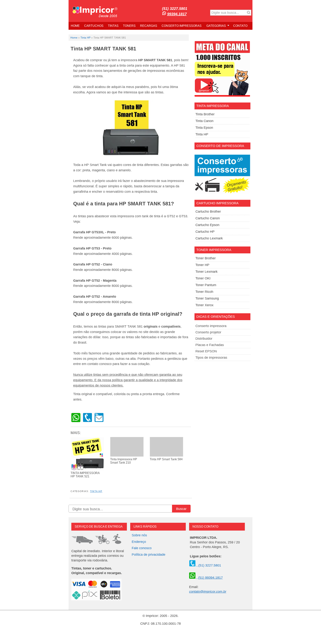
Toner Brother (205, 258)
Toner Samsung (207, 298)
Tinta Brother (205, 114)
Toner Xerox (204, 305)
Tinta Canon (204, 121)
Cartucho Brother (208, 211)
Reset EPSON (206, 351)
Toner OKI (202, 278)
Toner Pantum (205, 285)
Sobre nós (139, 535)
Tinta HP (85, 37)
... (209, 577)
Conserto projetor (208, 332)
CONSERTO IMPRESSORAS (182, 25)
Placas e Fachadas (209, 345)
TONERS (129, 25)
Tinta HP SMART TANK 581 (103, 49)
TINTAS (113, 25)
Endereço (139, 542)
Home (73, 37)
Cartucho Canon (207, 218)
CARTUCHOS (93, 25)
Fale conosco (142, 548)
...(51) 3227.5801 (208, 565)
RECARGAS (148, 25)
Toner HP (202, 265)
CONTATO (240, 25)
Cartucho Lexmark (209, 238)
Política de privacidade (148, 554)
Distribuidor (203, 338)
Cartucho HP (205, 231)
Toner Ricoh (204, 292)
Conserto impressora (210, 326)
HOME (75, 25)
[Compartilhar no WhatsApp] (76, 421)
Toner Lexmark (206, 271)
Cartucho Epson (207, 225)
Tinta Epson (204, 127)
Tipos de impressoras (211, 357)
